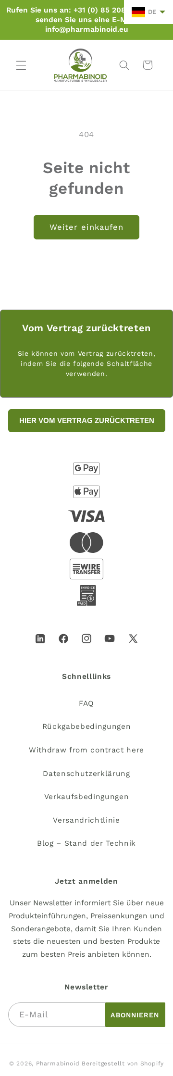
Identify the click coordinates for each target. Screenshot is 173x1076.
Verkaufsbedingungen (86, 796)
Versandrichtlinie (86, 820)
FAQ (86, 703)
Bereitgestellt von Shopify (123, 1063)
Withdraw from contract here (86, 750)
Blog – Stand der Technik (86, 843)
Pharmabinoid (57, 1063)
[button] (21, 64)
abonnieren (135, 1015)
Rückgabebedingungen (86, 726)
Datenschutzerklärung (86, 773)
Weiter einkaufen (86, 227)
